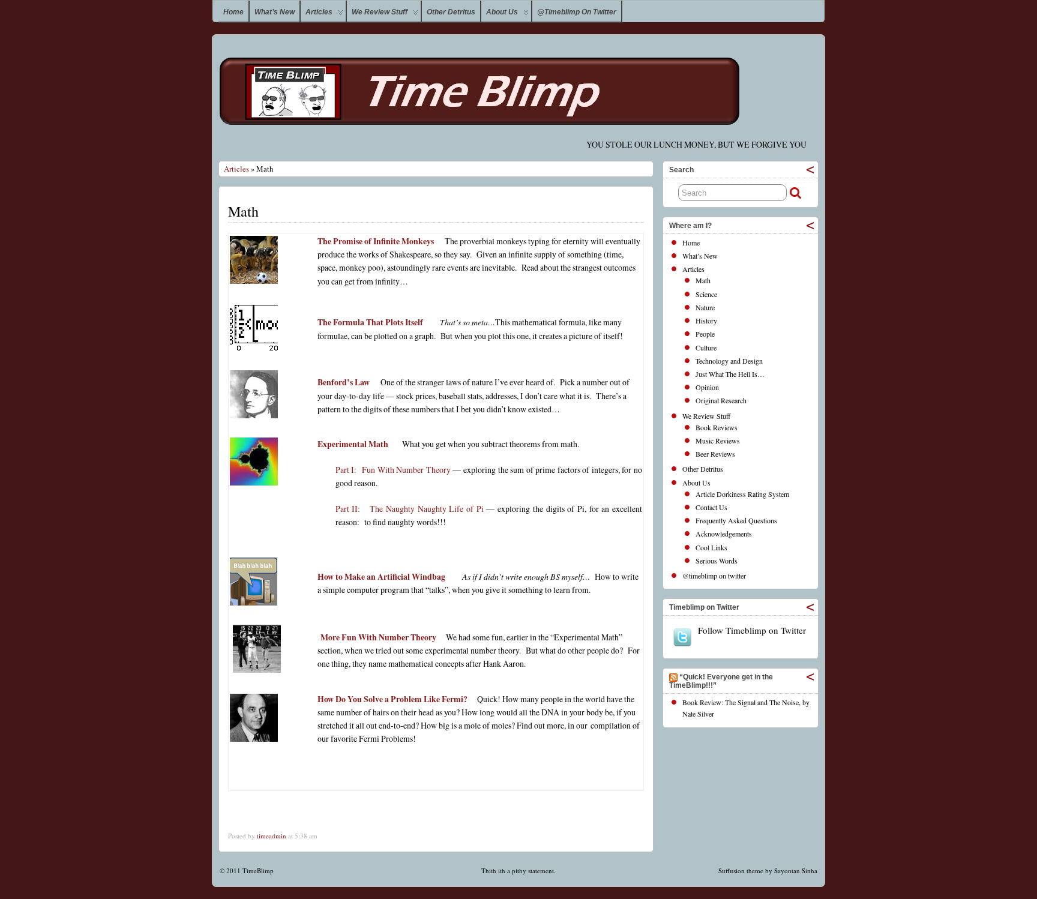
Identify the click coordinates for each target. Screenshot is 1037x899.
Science (706, 294)
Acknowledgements (724, 533)
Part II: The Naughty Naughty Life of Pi (411, 508)
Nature (705, 307)
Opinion (707, 387)
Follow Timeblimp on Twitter (752, 630)
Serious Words (717, 560)
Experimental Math (352, 443)
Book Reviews (717, 427)
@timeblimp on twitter (576, 12)
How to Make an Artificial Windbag (381, 576)
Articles (318, 12)
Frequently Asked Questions (736, 520)
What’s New (274, 12)
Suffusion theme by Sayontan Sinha (767, 870)
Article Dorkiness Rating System (742, 494)
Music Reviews (718, 440)
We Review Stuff (379, 12)
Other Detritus (451, 12)
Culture (706, 347)
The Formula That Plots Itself (370, 322)
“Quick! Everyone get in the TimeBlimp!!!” (721, 681)
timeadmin (271, 835)
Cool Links (711, 547)
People (705, 333)
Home (233, 12)
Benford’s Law (343, 382)
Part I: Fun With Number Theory (393, 469)
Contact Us (711, 507)
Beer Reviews (715, 454)
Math (703, 280)
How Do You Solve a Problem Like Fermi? (392, 699)
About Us (502, 12)
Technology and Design (729, 360)
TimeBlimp (258, 870)
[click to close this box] (810, 170)
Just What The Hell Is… (730, 374)
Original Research (721, 400)
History (706, 320)
